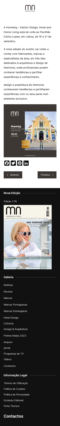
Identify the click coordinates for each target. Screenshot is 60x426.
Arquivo (8, 342)
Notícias (8, 285)
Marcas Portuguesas (15, 304)
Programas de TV (14, 353)
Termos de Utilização (16, 383)
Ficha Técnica (11, 405)
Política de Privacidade (17, 394)
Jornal (7, 347)
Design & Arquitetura (16, 329)
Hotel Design (11, 317)
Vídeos (8, 359)
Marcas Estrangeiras (15, 311)
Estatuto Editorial (13, 400)
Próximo (45, 174)
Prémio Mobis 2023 (15, 335)
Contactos (10, 365)
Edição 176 (10, 201)
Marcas (8, 298)
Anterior (14, 174)
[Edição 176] (28, 237)
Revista (8, 291)
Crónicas (9, 323)
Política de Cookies (14, 388)
